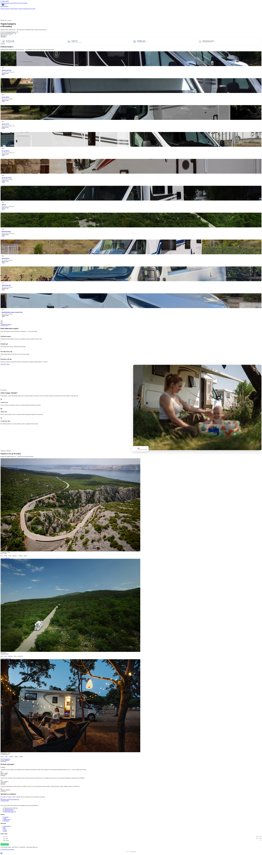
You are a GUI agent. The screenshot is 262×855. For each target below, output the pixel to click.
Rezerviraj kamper (4, 6)
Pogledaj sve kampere (6, 324)
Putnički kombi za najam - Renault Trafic (12, 312)
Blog (16, 3)
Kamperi (7, 3)
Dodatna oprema (6, 819)
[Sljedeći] (2, 322)
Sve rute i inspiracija (5, 760)
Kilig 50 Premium (6, 231)
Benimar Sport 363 (6, 70)
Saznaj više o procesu (5, 364)
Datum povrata (4, 33)
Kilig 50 (4, 204)
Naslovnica (3, 3)
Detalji (3, 74)
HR (3, 4)
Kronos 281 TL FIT (7, 177)
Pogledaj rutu (7, 558)
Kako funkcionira (7, 826)
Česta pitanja (6, 820)
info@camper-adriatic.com (10, 811)
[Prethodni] (2, 321)
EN (5, 4)
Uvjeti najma (3, 849)
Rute (14, 3)
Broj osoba (3, 34)
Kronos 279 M (5, 124)
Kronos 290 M (5, 97)
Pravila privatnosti (10, 849)
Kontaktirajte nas (15, 799)
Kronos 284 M (5, 151)
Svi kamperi (5, 817)
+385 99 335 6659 (8, 809)
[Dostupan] (131, 58)
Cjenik (11, 3)
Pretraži (4, 36)
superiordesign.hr (133, 851)
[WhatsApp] (1, 853)
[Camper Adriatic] (131, 1)
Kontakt (25, 3)
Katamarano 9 (5, 258)
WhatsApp (5, 844)
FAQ (22, 3)
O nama (19, 3)
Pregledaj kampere (6, 799)
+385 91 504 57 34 (9, 810)
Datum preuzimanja (5, 32)
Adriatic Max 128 (6, 285)
